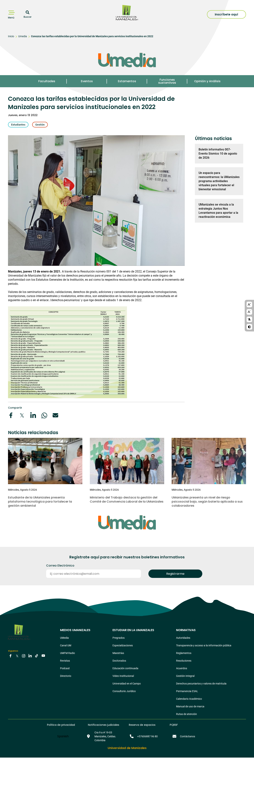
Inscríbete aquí (226, 14)
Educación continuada (125, 668)
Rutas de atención (186, 714)
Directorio (65, 675)
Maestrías (118, 653)
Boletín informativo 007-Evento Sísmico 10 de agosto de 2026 (218, 153)
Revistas (65, 660)
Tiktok (36, 655)
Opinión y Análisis (207, 81)
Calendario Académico (189, 698)
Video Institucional (123, 675)
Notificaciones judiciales (103, 725)
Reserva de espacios (142, 725)
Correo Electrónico (60, 566)
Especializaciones (122, 645)
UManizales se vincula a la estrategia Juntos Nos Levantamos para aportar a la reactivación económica (218, 211)
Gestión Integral (185, 675)
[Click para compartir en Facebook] (11, 415)
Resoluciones (183, 660)
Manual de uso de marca (190, 706)
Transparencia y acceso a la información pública (203, 645)
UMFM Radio (67, 653)
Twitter (17, 655)
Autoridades (183, 637)
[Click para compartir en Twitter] (22, 415)
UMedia (64, 637)
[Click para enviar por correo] (55, 415)
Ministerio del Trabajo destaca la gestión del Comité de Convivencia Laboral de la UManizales (126, 499)
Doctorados (119, 660)
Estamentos (127, 81)
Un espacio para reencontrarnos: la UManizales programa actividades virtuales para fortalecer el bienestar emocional (219, 181)
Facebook (10, 655)
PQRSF (174, 725)
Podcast (65, 668)
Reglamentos (183, 653)
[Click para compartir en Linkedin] (33, 415)
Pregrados (118, 637)
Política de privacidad (61, 725)
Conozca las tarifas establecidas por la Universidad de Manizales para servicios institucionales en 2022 (92, 36)
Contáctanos (187, 736)
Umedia (22, 36)
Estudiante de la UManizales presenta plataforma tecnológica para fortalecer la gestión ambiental (40, 501)
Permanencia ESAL (187, 691)
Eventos (87, 81)
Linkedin (30, 655)
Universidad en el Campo (126, 683)
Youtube (43, 655)
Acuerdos (181, 668)
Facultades (46, 81)
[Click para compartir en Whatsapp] (44, 415)
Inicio (11, 36)
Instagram (23, 655)
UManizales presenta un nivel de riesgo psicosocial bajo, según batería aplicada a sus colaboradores (207, 501)
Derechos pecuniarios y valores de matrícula (201, 683)
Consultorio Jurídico (124, 691)
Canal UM (65, 645)
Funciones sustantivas (167, 81)
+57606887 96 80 (147, 736)
